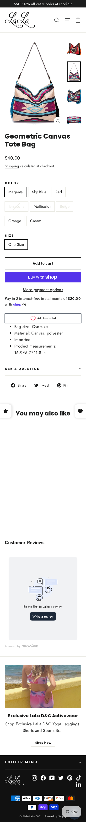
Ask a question (22, 369)
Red (58, 192)
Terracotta (16, 206)
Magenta (15, 192)
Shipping (12, 166)
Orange (14, 221)
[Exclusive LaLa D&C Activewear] (43, 686)
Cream (35, 221)
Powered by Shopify (55, 816)
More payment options (43, 290)
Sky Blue (39, 192)
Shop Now (43, 743)
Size (9, 235)
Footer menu (21, 762)
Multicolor (42, 206)
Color (12, 183)
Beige (65, 206)
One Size (16, 244)
